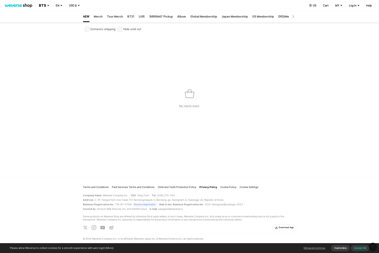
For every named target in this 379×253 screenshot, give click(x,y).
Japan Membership (234, 16)
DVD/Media (285, 16)
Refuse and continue (314, 248)
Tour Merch (115, 16)
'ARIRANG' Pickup (161, 16)
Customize (340, 248)
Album (181, 16)
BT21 (130, 16)
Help (369, 5)
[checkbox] (100, 29)
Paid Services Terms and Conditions (133, 187)
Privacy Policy (208, 187)
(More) (110, 247)
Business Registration (144, 204)
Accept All (360, 248)
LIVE (142, 16)
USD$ (73, 5)
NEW (86, 16)
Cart (326, 5)
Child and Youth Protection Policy (177, 187)
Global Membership (203, 16)
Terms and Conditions (96, 187)
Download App (286, 227)
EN (57, 5)
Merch (98, 16)
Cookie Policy (228, 187)
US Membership (263, 16)
